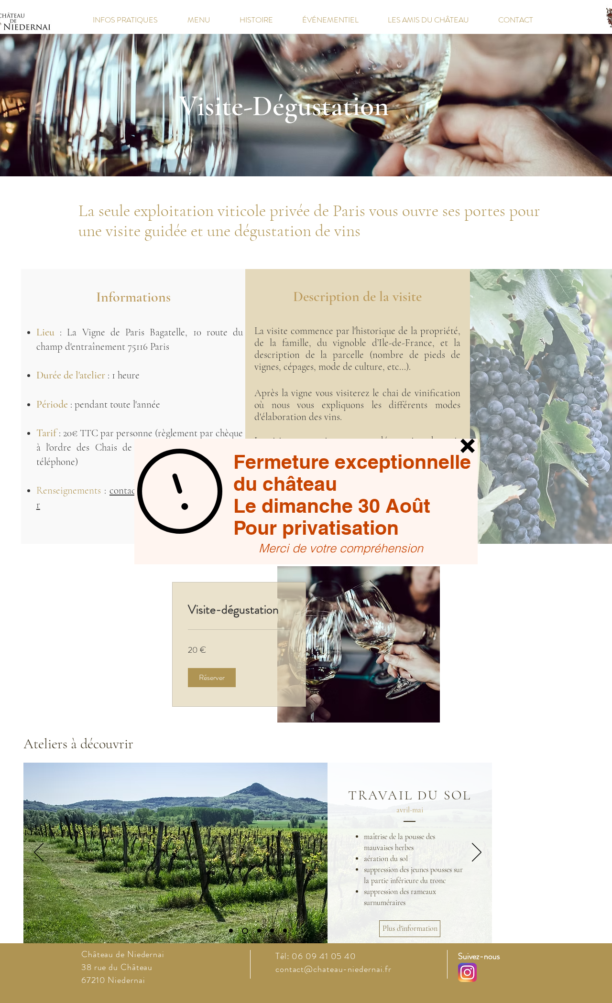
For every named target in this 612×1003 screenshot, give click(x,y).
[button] (467, 446)
